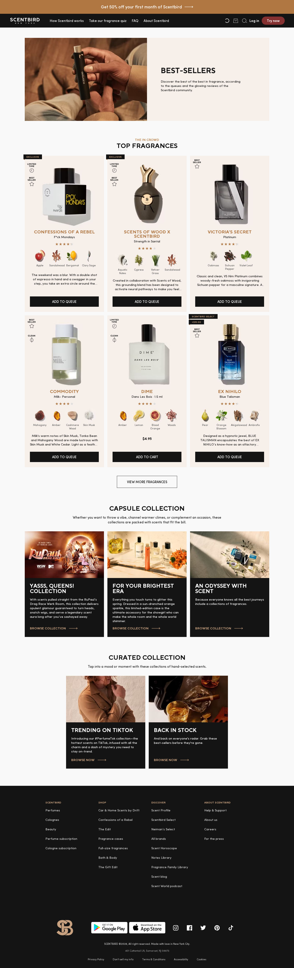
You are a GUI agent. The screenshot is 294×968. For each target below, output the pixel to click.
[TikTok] (231, 928)
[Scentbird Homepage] (24, 20)
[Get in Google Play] (109, 927)
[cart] (235, 20)
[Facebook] (189, 928)
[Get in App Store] (147, 927)
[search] (244, 20)
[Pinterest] (217, 928)
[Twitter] (203, 928)
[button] (67, 21)
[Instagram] (176, 928)
